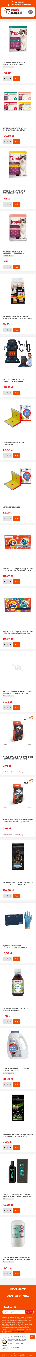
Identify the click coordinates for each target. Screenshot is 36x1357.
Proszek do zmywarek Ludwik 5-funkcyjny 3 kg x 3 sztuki (17, 692)
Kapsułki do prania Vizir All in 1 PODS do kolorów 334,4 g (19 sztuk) (18, 632)
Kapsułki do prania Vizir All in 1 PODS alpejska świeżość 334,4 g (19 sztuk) (18, 569)
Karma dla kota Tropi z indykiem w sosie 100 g (14, 63)
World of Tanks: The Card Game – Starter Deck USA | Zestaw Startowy (18, 821)
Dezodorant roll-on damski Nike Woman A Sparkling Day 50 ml (17, 1258)
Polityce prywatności (17, 1331)
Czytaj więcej (15, 1347)
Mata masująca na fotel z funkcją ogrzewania (15, 380)
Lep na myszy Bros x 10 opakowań (13, 443)
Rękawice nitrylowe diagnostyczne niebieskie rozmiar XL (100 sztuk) (15, 946)
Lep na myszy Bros (11, 507)
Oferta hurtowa (7, 67)
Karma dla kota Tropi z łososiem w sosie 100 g (14, 252)
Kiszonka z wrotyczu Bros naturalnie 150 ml (15, 1009)
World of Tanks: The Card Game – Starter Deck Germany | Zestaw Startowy (18, 758)
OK (32, 1337)
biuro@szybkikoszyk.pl (21, 5)
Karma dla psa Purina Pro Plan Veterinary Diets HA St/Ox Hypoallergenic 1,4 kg (18, 1135)
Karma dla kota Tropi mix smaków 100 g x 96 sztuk (15, 129)
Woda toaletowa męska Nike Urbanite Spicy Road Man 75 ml (17, 1195)
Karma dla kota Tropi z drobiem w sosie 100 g (14, 192)
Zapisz (29, 1312)
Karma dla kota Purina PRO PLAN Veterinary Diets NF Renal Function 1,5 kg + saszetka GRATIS (18, 317)
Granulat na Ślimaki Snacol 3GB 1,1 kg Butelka (16, 1069)
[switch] (4, 1348)
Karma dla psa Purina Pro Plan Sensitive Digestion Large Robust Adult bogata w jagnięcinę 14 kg (18, 883)
